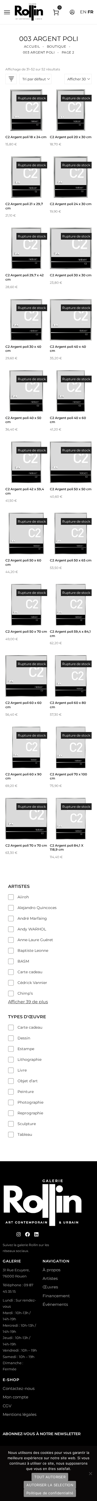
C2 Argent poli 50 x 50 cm (71, 489)
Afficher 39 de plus (28, 1001)
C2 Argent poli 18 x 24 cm (26, 137)
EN (83, 11)
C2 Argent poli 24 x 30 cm (71, 204)
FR (90, 11)
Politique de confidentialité (49, 1493)
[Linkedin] (36, 1234)
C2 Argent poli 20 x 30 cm (71, 137)
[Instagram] (18, 1234)
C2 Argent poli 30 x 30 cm (71, 275)
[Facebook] (27, 1234)
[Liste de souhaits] (26, 121)
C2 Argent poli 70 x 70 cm (26, 845)
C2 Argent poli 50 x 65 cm (71, 560)
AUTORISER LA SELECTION (49, 1485)
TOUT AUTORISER (49, 1477)
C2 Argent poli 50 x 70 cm (26, 631)
